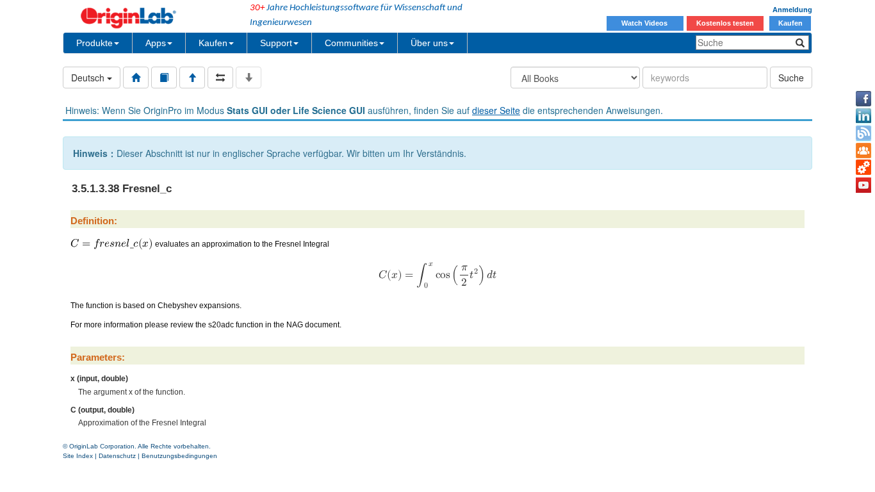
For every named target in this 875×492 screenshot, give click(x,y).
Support (276, 43)
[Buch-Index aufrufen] (164, 77)
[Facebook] (863, 98)
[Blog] (863, 133)
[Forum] (863, 150)
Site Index (78, 455)
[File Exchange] (863, 168)
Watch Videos (645, 23)
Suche (791, 77)
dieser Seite (496, 110)
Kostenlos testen (725, 23)
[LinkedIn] (863, 116)
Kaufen (790, 23)
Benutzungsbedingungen (179, 455)
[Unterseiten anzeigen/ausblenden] (248, 77)
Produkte (94, 43)
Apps (155, 43)
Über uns (429, 43)
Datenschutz (117, 455)
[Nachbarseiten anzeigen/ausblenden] (220, 77)
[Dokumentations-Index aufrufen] (136, 77)
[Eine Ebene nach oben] (192, 77)
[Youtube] (863, 185)
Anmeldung (792, 9)
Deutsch (89, 77)
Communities (351, 43)
